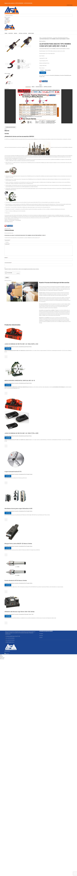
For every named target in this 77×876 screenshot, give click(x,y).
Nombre (6, 257)
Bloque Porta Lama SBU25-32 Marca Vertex (18, 543)
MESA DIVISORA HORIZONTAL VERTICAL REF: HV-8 (20, 380)
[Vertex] (43, 81)
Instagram (41, 633)
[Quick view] (6, 359)
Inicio (40, 37)
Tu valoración (7, 243)
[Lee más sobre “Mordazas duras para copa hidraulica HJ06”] (6, 519)
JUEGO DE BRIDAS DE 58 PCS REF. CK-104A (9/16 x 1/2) (21, 344)
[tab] (28, 87)
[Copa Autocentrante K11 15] (16, 458)
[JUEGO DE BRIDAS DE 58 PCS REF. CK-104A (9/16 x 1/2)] (14, 333)
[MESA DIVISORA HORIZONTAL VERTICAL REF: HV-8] (15, 368)
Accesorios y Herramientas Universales (21, 614)
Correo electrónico (8, 262)
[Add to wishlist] (6, 353)
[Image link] (11, 646)
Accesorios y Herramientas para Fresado (60, 37)
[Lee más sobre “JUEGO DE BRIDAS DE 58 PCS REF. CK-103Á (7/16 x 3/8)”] (6, 446)
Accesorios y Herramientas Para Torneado (21, 474)
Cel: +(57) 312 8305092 (10, 638)
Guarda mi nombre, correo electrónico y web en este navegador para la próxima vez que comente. (22, 268)
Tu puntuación (7, 240)
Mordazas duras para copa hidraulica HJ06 (18, 508)
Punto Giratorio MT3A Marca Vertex (16, 580)
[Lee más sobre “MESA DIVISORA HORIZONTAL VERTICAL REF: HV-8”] (6, 393)
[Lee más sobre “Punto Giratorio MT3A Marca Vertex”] (6, 591)
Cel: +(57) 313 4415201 (10, 640)
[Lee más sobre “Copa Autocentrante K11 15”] (6, 482)
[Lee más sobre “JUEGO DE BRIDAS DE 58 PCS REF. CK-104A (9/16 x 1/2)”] (6, 356)
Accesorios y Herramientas (47, 37)
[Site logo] (12, 10)
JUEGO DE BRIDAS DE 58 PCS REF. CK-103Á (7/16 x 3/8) (21, 433)
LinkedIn (40, 637)
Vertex (30, 346)
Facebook (41, 635)
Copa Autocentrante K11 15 (13, 471)
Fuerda (31, 474)
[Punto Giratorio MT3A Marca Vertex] (16, 567)
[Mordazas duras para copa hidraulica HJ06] (16, 495)
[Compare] (6, 341)
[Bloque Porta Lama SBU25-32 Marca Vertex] (12, 531)
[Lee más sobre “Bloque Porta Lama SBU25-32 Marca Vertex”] (6, 554)
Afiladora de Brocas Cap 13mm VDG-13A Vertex (19, 612)
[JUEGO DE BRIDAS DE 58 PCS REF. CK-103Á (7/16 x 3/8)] (14, 404)
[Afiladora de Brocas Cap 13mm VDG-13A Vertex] (12, 601)
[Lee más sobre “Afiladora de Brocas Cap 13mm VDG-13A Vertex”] (6, 623)
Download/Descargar (10, 127)
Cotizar (43, 72)
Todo (43, 76)
